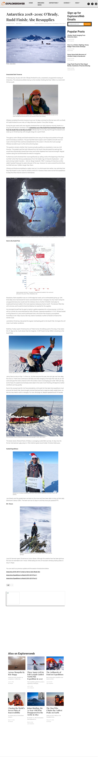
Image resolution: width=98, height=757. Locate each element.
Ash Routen (10, 683)
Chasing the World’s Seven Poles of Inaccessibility (16, 710)
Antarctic (36, 23)
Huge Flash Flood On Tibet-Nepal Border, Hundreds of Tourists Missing (78, 65)
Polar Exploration (48, 23)
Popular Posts (76, 31)
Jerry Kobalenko (30, 687)
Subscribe (87, 24)
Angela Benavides (71, 69)
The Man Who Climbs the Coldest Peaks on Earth (54, 710)
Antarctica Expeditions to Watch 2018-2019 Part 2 (21, 578)
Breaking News (41, 4)
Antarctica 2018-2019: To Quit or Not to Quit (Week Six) (23, 572)
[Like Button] (8, 585)
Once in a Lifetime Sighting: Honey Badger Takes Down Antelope (78, 45)
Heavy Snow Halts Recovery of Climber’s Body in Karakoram (76, 55)
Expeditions (53, 3)
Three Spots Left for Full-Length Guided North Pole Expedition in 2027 (35, 675)
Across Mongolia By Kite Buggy (16, 673)
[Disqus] (36, 628)
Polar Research (56, 23)
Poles (60, 23)
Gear (77, 3)
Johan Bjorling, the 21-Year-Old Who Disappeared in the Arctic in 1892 (35, 711)
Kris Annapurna (70, 41)
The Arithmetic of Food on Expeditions (54, 673)
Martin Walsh (19, 23)
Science (66, 3)
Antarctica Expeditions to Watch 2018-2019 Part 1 (21, 575)
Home (31, 3)
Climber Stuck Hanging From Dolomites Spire (76, 36)
